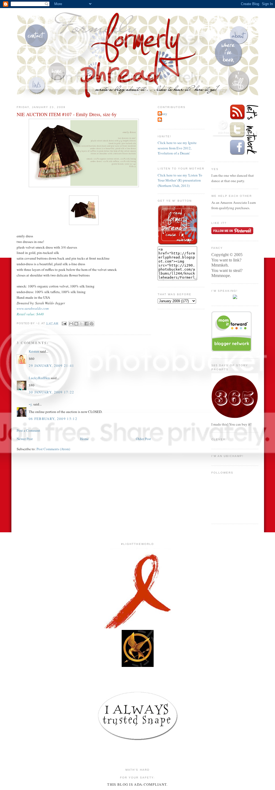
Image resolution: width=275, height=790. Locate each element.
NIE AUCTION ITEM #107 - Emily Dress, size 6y (67, 114)
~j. (30, 404)
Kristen (34, 351)
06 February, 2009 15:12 (53, 418)
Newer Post (25, 438)
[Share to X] (81, 323)
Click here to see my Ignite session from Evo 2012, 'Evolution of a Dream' (177, 148)
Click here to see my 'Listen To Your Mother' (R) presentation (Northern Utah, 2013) (180, 180)
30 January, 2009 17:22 (51, 392)
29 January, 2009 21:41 (51, 365)
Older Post (143, 438)
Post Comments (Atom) (53, 448)
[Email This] (71, 323)
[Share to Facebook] (86, 323)
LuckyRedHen (39, 377)
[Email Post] (64, 323)
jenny (163, 113)
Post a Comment (28, 430)
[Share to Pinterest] (91, 323)
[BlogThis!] (76, 323)
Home (84, 438)
